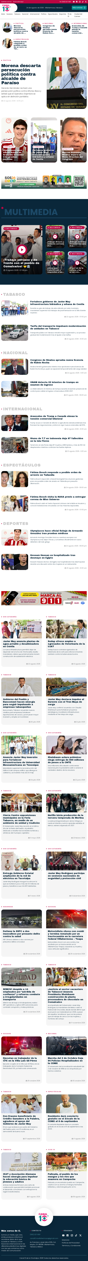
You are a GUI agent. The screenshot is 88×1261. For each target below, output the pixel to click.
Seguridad (8, 907)
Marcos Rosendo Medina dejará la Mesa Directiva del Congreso (13, 155)
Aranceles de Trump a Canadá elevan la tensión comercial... (79, 29)
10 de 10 (51, 1149)
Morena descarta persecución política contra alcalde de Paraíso (21, 74)
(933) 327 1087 (35, 1234)
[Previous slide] (4, 139)
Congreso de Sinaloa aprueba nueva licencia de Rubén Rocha (72, 155)
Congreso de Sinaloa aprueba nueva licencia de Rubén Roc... (50, 29)
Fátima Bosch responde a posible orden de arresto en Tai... (20, 45)
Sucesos (10, 14)
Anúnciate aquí (18, 2)
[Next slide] (83, 139)
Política (43, 14)
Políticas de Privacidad (71, 1243)
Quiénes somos (6, 2)
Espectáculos (53, 14)
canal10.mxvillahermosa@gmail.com (44, 1238)
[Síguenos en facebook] (77, 1)
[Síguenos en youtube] (74, 1)
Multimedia (11, 228)
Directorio (65, 1240)
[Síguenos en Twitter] (86, 1)
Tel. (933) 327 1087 (65, 2)
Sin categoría (10, 617)
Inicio (3, 14)
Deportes (62, 14)
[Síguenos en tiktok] (83, 1)
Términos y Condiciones (71, 1245)
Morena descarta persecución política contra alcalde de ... (21, 29)
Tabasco (17, 14)
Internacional (34, 14)
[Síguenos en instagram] (80, 1)
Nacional (25, 14)
